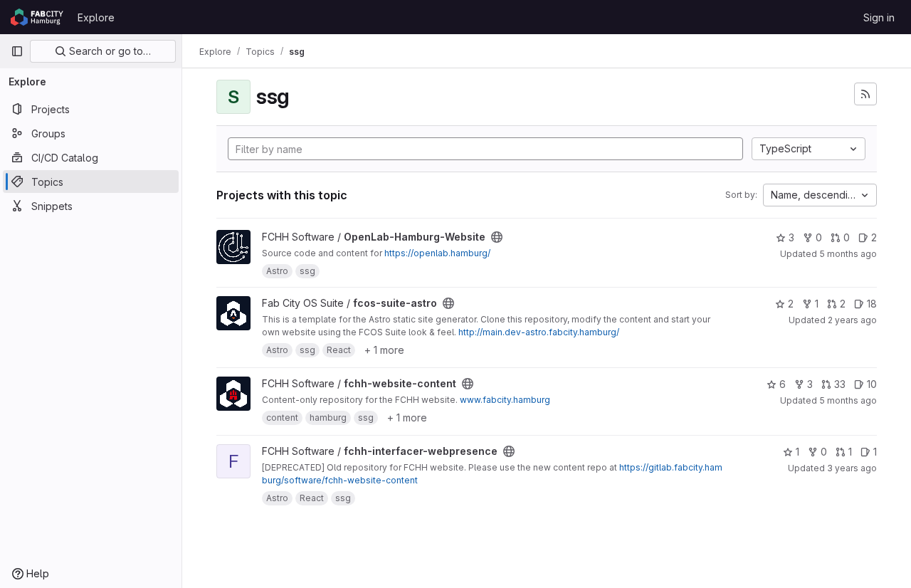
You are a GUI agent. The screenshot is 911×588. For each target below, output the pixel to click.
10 (872, 384)
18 (872, 304)
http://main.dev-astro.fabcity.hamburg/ (538, 332)
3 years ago (852, 468)
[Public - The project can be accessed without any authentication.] (496, 237)
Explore (96, 17)
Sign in (879, 17)
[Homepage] (37, 17)
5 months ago (848, 253)
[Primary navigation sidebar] (17, 51)
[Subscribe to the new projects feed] (865, 94)
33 (840, 384)
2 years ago (852, 320)
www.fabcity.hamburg (505, 399)
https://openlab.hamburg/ (437, 253)
